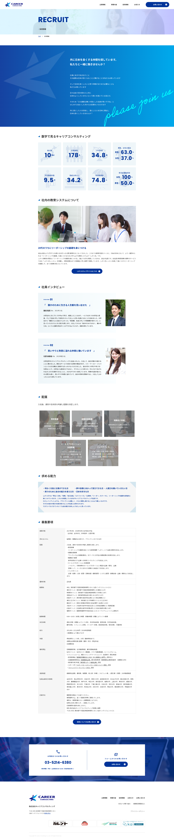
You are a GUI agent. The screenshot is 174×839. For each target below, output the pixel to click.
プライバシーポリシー (137, 811)
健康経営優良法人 (139, 804)
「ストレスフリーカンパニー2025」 (79, 668)
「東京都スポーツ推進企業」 (88, 662)
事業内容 (114, 4)
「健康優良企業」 (85, 660)
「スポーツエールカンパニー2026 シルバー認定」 (91, 665)
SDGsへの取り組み (124, 804)
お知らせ (137, 4)
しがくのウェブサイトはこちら (87, 271)
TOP (39, 36)
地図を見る (47, 813)
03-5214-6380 (58, 762)
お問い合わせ (157, 4)
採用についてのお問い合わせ (86, 722)
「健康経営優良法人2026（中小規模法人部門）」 (91, 657)
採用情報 (125, 4)
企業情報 (102, 4)
